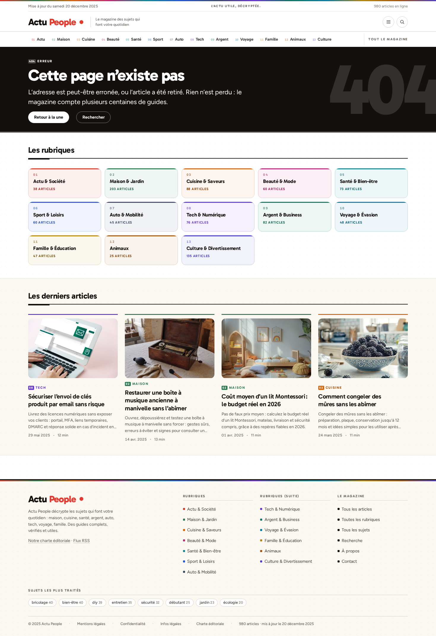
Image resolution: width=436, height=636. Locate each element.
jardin (207, 602)
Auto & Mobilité (201, 572)
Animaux (273, 551)
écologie (233, 602)
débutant (179, 602)
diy (97, 602)
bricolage (42, 602)
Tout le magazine (388, 39)
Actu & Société (201, 509)
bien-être (72, 602)
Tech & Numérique (282, 509)
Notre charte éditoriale (49, 540)
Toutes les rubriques (361, 519)
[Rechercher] (402, 22)
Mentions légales (91, 623)
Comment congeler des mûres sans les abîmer (349, 400)
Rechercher (93, 117)
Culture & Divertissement (288, 561)
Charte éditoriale (210, 623)
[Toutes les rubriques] (388, 22)
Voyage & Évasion (281, 530)
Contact (349, 561)
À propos (350, 551)
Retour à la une (48, 117)
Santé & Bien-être (204, 551)
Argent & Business (282, 519)
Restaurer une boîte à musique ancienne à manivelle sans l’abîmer (156, 400)
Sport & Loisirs (201, 561)
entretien (122, 602)
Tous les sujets (356, 530)
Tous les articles (357, 509)
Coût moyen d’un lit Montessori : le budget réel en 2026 (265, 400)
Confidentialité (132, 623)
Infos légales (170, 623)
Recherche (352, 540)
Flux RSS (81, 540)
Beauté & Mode (201, 540)
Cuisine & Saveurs (204, 530)
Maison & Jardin (202, 519)
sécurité (150, 602)
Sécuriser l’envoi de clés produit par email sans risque (66, 400)
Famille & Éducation (283, 540)
